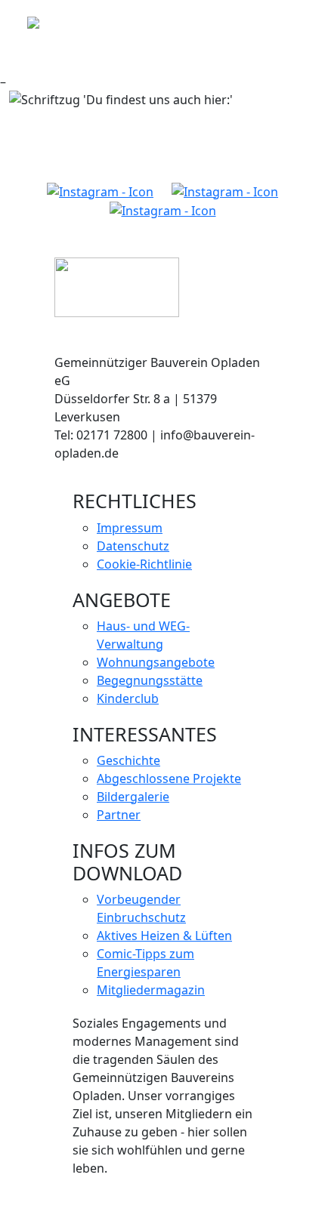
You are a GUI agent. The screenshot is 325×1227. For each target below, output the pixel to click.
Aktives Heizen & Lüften (164, 935)
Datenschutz (133, 546)
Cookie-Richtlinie (144, 564)
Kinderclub (128, 698)
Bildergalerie (133, 796)
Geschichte (128, 760)
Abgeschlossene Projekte (169, 778)
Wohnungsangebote (156, 662)
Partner (119, 814)
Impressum (129, 527)
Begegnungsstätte (150, 680)
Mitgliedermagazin (151, 990)
